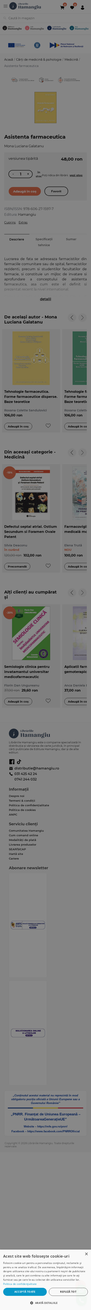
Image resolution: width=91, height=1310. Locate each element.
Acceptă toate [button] (25, 1292)
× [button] (86, 1254)
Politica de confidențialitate (20, 1284)
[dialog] (45, 1280)
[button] (45, 1302)
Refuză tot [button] (68, 1292)
